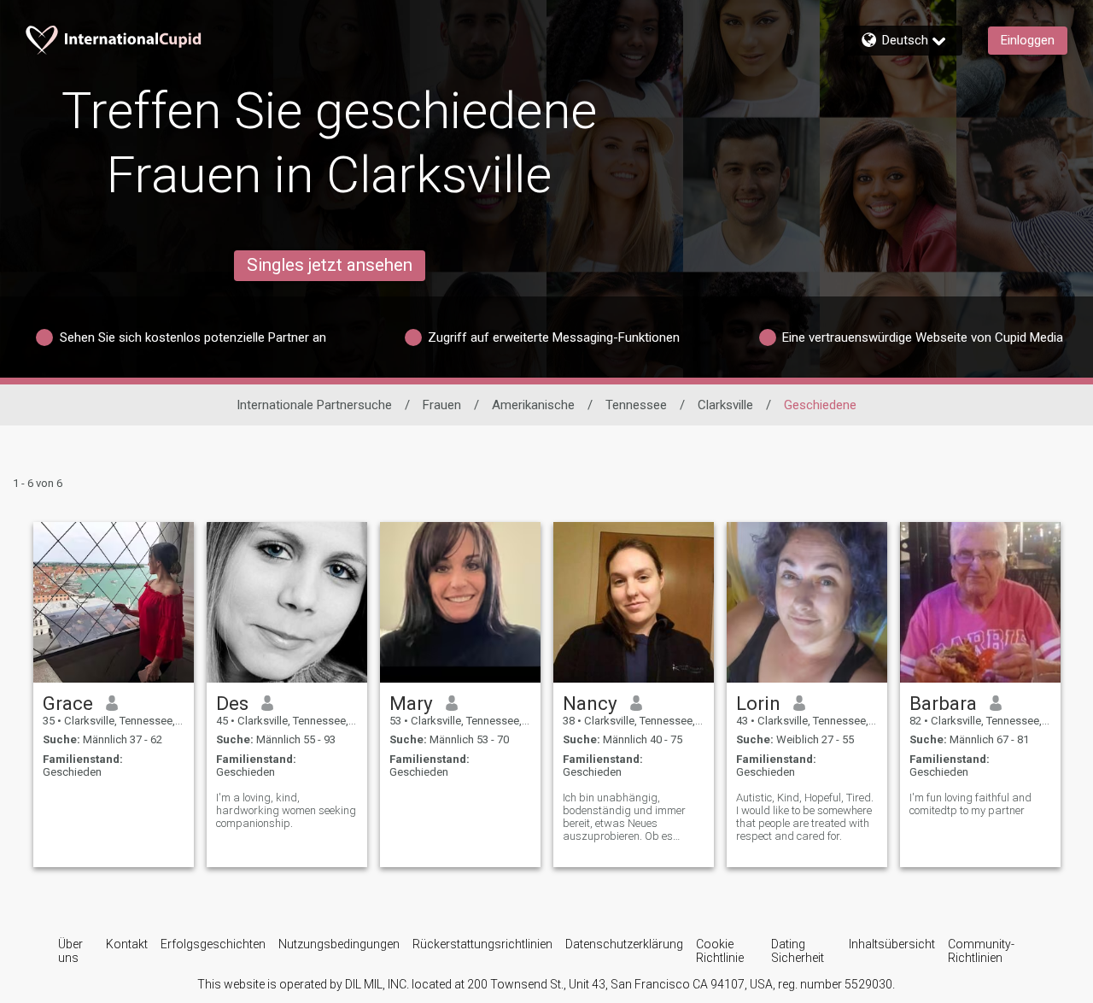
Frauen (442, 405)
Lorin (758, 703)
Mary (411, 703)
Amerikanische (533, 405)
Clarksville (725, 405)
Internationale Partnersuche (314, 405)
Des (232, 703)
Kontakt (127, 944)
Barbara (943, 703)
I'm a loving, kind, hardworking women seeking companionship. (286, 810)
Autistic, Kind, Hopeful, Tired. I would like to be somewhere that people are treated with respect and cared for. (805, 816)
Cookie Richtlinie (720, 951)
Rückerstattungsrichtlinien (482, 944)
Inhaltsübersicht (892, 944)
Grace (68, 703)
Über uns (70, 951)
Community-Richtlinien (981, 951)
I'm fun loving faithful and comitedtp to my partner (970, 804)
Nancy (590, 703)
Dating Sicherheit (797, 951)
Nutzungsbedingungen (339, 944)
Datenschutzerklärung (624, 944)
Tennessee (636, 405)
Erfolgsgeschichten (213, 944)
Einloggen (1028, 40)
